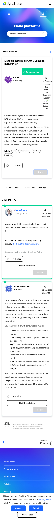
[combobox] (27, 34)
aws (14, 151)
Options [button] (50, 51)
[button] (18, 508)
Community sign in (43, 14)
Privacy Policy (44, 499)
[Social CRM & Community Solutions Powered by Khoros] (45, 443)
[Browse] (10, 13)
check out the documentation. (25, 244)
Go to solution (33, 72)
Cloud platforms (10, 51)
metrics (9, 155)
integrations (25, 151)
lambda (36, 151)
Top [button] (3, 442)
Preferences (27, 515)
